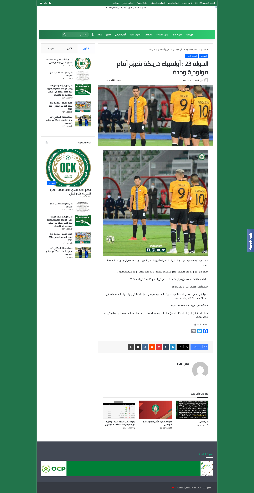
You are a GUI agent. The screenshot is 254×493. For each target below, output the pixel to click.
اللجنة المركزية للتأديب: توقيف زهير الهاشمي (157, 423)
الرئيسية (189, 35)
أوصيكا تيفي (120, 35)
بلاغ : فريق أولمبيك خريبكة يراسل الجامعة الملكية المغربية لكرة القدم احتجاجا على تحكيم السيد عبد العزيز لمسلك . (59, 90)
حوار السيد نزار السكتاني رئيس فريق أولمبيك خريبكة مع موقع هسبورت (59, 120)
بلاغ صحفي (203, 422)
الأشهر (86, 48)
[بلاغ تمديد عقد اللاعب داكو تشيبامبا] (83, 76)
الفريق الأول (177, 35)
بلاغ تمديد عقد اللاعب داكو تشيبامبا (61, 74)
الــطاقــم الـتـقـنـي (157, 3)
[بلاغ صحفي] (192, 410)
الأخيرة (69, 48)
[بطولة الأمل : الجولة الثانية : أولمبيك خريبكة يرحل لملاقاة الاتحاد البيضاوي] (119, 410)
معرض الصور (135, 35)
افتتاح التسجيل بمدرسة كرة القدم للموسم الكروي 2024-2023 (60, 106)
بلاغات (99, 35)
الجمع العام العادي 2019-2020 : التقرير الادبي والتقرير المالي (59, 60)
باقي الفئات (163, 35)
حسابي (116, 3)
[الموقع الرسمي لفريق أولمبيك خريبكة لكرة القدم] (127, 18)
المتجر (108, 35)
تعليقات (50, 48)
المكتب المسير (173, 3)
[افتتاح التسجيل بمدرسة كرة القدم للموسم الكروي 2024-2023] (83, 106)
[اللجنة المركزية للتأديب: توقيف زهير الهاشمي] (155, 410)
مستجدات (149, 35)
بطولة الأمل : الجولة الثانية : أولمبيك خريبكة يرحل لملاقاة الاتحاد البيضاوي (120, 423)
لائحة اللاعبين (142, 3)
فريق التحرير (199, 80)
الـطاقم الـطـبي (128, 3)
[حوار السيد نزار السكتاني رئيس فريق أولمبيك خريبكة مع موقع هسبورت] (83, 120)
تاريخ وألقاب (187, 3)
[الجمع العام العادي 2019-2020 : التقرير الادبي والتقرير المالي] (83, 63)
